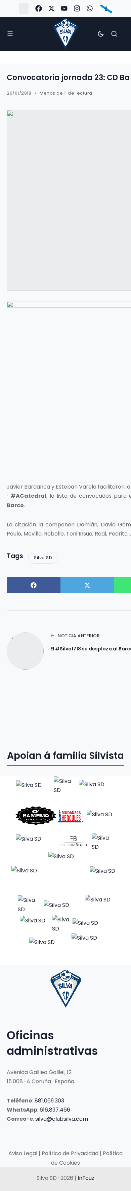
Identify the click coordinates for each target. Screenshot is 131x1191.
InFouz (86, 1178)
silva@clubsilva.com (61, 1119)
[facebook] (38, 8)
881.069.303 (49, 1101)
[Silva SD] (65, 34)
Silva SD (43, 557)
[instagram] (77, 8)
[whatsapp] (89, 8)
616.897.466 (55, 1110)
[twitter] (51, 8)
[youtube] (64, 8)
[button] (24, 8)
